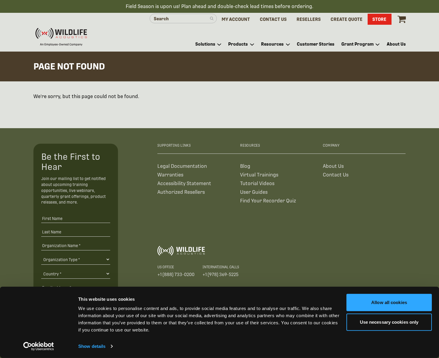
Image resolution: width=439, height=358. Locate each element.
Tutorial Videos (257, 183)
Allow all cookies (389, 302)
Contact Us (336, 175)
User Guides (254, 192)
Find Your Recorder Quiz (268, 201)
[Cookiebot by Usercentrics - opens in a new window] (39, 346)
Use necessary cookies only (389, 321)
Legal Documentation (182, 166)
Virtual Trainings (259, 175)
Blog (245, 166)
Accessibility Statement (184, 183)
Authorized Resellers (181, 192)
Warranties (170, 175)
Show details (91, 346)
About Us (333, 166)
